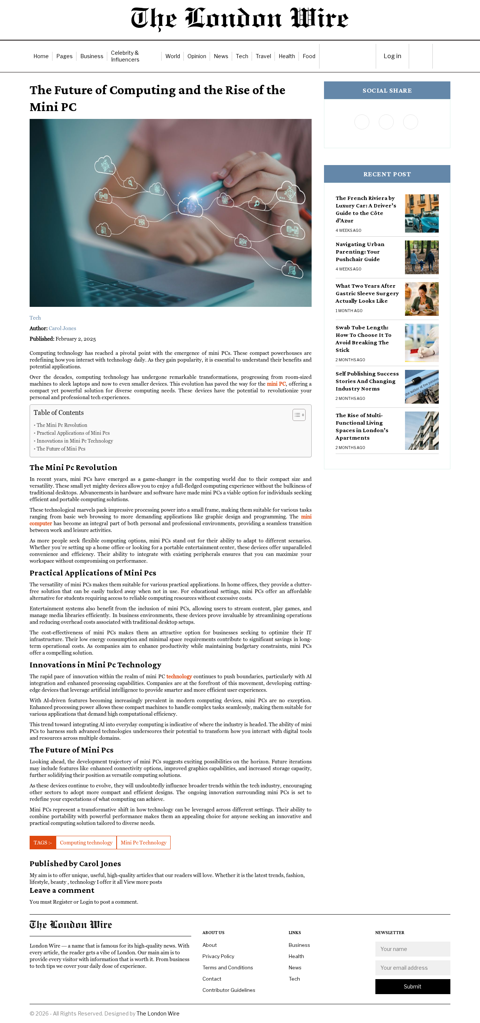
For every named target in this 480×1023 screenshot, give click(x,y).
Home (41, 56)
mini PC (276, 384)
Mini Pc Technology (143, 843)
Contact (211, 979)
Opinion (197, 56)
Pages (64, 56)
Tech (242, 56)
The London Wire (158, 1013)
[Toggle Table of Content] (295, 415)
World (172, 56)
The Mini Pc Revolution (62, 425)
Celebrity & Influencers (125, 56)
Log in (392, 56)
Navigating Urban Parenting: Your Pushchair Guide (360, 251)
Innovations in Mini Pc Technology (75, 441)
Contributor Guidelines (228, 990)
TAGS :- (43, 843)
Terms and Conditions (227, 967)
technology (179, 676)
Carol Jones (62, 328)
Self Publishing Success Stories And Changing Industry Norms (367, 381)
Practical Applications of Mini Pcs (73, 433)
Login (86, 902)
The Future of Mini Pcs (61, 449)
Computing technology (86, 843)
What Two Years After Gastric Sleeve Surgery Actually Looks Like (367, 293)
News (221, 56)
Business (92, 56)
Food (309, 56)
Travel (263, 56)
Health (287, 56)
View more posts (143, 882)
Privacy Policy (218, 956)
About (209, 945)
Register (62, 902)
